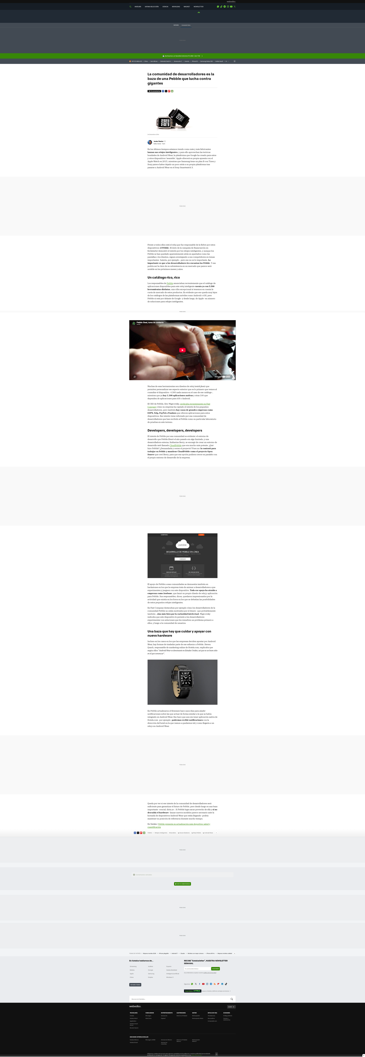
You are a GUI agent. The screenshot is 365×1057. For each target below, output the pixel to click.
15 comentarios (155, 91)
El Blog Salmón (227, 1016)
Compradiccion (212, 1021)
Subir (230, 1007)
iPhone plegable (164, 953)
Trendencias (211, 1016)
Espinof (163, 1018)
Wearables (172, 833)
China (146, 61)
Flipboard (169, 91)
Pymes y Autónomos (226, 1019)
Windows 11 (169, 977)
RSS (214, 983)
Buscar (232, 999)
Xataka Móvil (133, 1018)
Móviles (132, 970)
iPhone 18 (195, 61)
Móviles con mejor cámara (196, 953)
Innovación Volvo (186, 25)
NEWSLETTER (198, 6)
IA (226, 61)
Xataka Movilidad (171, 970)
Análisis (150, 966)
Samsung (151, 974)
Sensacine (164, 1016)
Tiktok (221, 6)
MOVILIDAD (176, 6)
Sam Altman (154, 61)
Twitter (234, 6)
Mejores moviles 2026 (149, 953)
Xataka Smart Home (134, 1024)
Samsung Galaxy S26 (206, 61)
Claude (183, 953)
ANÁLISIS (138, 6)
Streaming (133, 966)
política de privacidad (210, 973)
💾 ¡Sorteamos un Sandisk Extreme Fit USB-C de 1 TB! (181, 56)
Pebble (170, 283)
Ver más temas (135, 985)
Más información (197, 1055)
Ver (183, 884)
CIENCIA (165, 6)
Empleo (150, 977)
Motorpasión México (196, 1040)
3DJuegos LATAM (150, 1040)
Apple (132, 974)
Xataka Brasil (134, 1042)
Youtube (231, 6)
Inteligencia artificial (172, 974)
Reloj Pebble (197, 833)
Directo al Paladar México (182, 1040)
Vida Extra (148, 1018)
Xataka (132, 1016)
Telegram (224, 6)
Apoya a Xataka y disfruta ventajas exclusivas (215, 991)
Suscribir (215, 969)
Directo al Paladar (182, 1016)
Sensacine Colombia (164, 1043)
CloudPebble (176, 445)
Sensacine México (166, 1040)
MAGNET (187, 6)
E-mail (172, 91)
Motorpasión (196, 1016)
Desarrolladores (184, 833)
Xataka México (134, 1040)
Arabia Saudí (219, 61)
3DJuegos (148, 1016)
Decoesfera (211, 1018)
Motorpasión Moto (197, 1018)
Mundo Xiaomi (134, 1028)
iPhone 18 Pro (211, 953)
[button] (159, 141)
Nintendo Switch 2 (165, 61)
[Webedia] (231, 1)
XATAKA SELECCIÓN (152, 6)
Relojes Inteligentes (161, 833)
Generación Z (178, 61)
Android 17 (175, 953)
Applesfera (133, 1021)
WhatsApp (218, 6)
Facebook (163, 91)
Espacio (168, 966)
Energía (150, 970)
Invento (187, 61)
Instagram (228, 6)
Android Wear (208, 833)
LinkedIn (222, 983)
